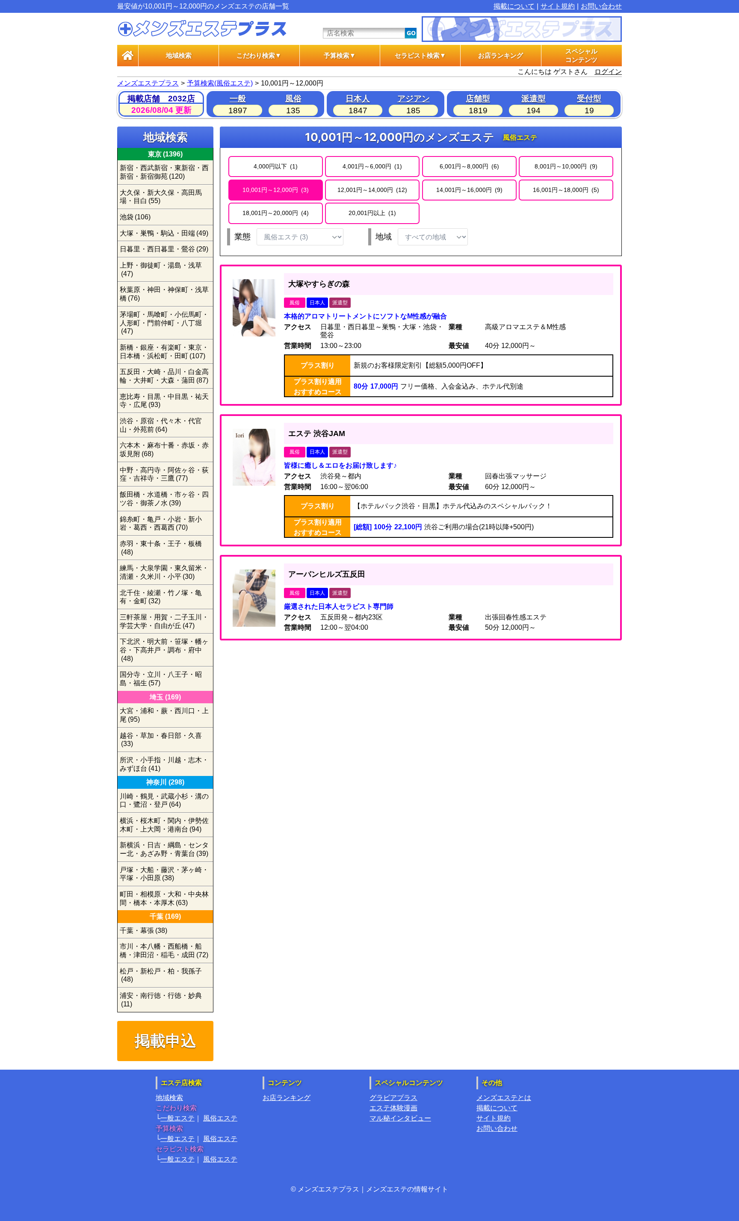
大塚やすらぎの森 (319, 284)
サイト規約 (558, 6)
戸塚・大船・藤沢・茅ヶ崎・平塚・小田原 (164, 874)
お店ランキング (500, 55)
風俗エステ (220, 1118)
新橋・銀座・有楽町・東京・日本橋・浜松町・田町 (164, 352)
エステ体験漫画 (393, 1108)
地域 (383, 236)
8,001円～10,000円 (565, 166)
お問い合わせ (601, 6)
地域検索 (179, 55)
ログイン (608, 71)
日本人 (358, 98)
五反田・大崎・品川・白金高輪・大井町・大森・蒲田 (164, 376)
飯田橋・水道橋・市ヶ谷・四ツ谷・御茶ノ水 (164, 499)
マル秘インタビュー (400, 1118)
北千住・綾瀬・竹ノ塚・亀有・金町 (161, 597)
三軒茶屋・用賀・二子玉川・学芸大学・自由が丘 (164, 621)
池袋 (135, 217)
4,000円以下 (275, 166)
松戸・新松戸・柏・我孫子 (161, 975)
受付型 (589, 98)
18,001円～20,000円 (274, 212)
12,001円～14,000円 (371, 189)
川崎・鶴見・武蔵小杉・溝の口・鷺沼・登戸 (164, 800)
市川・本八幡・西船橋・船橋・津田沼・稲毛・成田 (164, 951)
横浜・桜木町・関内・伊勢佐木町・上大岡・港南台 (164, 825)
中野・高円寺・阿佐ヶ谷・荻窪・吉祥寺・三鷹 (164, 474)
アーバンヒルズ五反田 (326, 574)
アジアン (413, 98)
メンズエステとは (503, 1097)
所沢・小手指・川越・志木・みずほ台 (164, 764)
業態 (242, 236)
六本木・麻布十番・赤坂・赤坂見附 (164, 449)
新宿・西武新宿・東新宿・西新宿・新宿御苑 (164, 172)
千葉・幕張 (143, 930)
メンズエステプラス (148, 83)
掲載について (514, 6)
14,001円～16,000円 (468, 189)
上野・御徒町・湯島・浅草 (161, 269)
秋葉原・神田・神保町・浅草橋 (164, 294)
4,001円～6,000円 (371, 166)
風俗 (293, 98)
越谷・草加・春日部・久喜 (161, 740)
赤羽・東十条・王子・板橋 (161, 548)
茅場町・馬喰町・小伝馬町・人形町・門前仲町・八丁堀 (164, 323)
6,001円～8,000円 (468, 166)
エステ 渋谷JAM (316, 433)
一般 (238, 98)
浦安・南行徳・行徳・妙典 (161, 1000)
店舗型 (478, 98)
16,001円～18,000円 (565, 189)
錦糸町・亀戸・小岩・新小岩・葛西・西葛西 (161, 523)
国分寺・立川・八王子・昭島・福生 (161, 679)
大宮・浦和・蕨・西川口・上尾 (164, 715)
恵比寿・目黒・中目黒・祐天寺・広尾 (164, 401)
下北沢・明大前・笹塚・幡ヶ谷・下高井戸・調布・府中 (164, 650)
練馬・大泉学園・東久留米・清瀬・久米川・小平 (164, 572)
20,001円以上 (371, 212)
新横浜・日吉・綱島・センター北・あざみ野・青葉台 (164, 849)
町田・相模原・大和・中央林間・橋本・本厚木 (164, 898)
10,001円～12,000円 (274, 189)
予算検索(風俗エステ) (220, 83)
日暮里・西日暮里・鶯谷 (164, 249)
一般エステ (177, 1118)
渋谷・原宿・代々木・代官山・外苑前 (161, 425)
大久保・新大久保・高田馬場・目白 (161, 197)
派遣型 (533, 98)
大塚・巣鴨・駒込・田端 (164, 233)
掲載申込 (165, 1041)
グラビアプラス (393, 1097)
